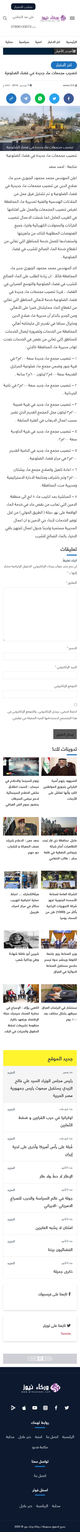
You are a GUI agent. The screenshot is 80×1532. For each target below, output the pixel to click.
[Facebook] (69, 98)
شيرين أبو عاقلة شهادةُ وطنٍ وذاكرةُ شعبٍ (24, 956)
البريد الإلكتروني (66, 667)
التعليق (71, 582)
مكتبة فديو (40, 1446)
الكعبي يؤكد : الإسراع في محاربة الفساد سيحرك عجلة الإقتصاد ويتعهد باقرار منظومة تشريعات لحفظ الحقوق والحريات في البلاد (21, 1019)
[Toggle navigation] (72, 18)
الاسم (72, 648)
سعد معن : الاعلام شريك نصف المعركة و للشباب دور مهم (22, 846)
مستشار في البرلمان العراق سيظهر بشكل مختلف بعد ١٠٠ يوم (59, 1013)
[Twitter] (54, 98)
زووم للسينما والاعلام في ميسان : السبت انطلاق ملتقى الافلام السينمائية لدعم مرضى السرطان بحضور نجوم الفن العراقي (22, 792)
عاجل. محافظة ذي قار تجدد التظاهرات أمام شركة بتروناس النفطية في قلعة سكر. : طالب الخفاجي (59, 849)
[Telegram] (26, 98)
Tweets (66, 1333)
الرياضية (42, 1505)
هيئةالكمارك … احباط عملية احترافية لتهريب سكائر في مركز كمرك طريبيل (25, 902)
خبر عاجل (24, 1436)
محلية (10, 1436)
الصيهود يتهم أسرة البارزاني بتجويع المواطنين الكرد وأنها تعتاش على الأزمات (60, 789)
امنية (38, 1436)
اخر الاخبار (64, 64)
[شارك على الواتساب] (40, 98)
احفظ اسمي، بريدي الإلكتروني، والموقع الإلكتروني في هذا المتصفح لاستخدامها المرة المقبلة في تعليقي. (42, 714)
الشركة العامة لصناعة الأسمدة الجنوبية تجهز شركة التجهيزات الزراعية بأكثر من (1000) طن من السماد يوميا (61, 905)
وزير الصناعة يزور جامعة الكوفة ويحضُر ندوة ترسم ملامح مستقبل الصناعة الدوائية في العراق (61, 962)
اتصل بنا (52, 1436)
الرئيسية (68, 1436)
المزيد (11, 1072)
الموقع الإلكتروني (65, 685)
